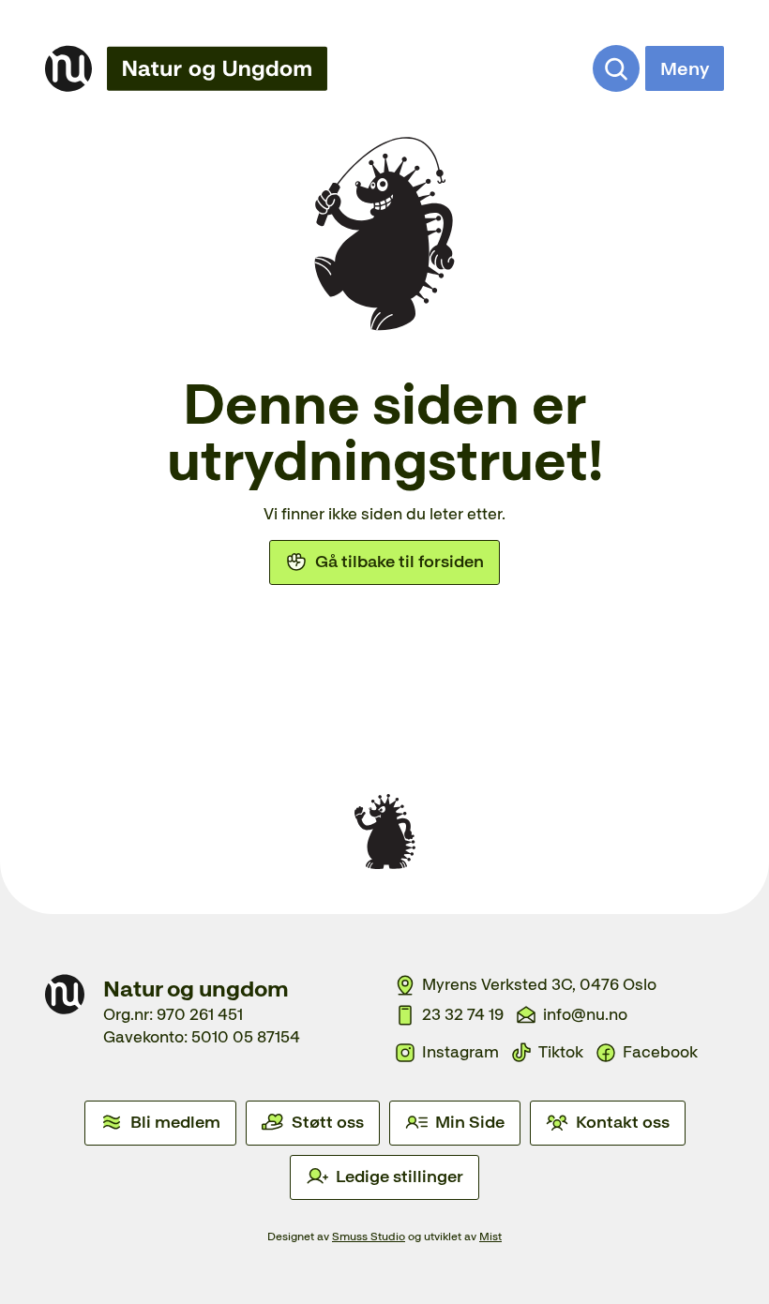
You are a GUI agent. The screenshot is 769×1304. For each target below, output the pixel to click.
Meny (684, 68)
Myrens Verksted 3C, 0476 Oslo (539, 984)
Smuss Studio (368, 1236)
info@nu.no (585, 1014)
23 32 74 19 (463, 1014)
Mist (490, 1236)
